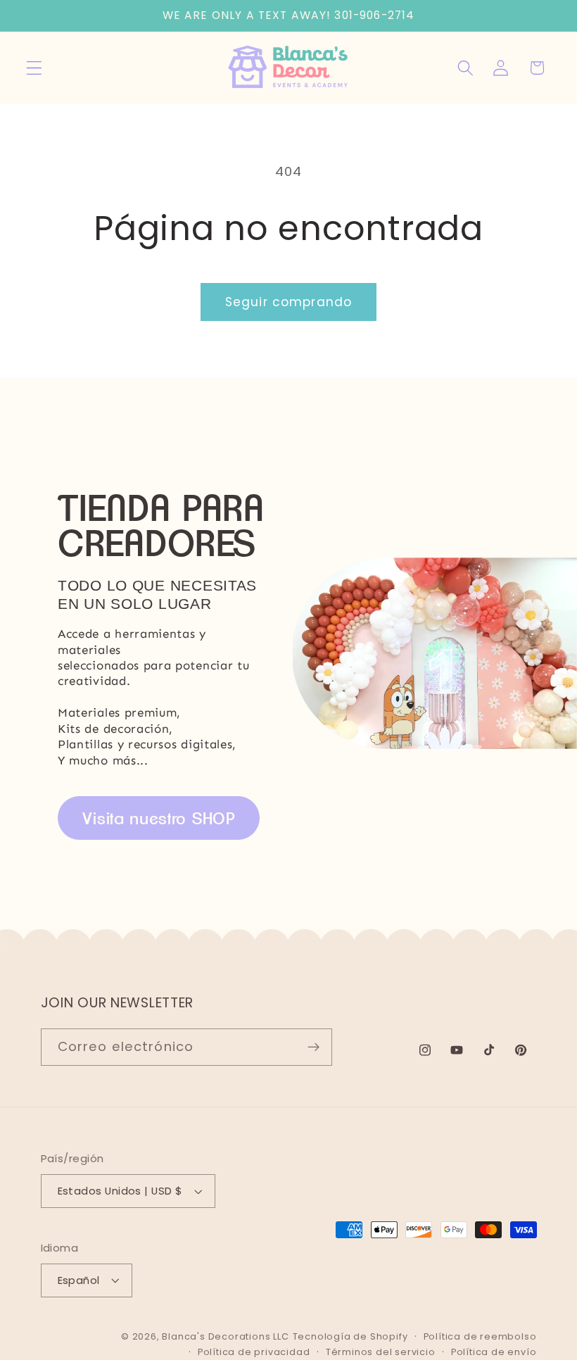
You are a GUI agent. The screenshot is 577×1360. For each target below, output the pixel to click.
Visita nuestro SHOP (159, 818)
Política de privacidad (254, 1352)
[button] (34, 68)
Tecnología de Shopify (350, 1336)
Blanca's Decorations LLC (225, 1336)
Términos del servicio (381, 1352)
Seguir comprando (288, 302)
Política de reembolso (480, 1336)
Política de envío (494, 1352)
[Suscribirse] (313, 1047)
